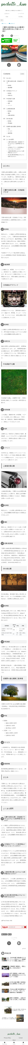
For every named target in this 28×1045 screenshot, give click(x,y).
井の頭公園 (9, 118)
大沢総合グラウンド (12, 90)
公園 (10, 934)
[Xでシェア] (9, 65)
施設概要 (10, 87)
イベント (10, 105)
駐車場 (9, 85)
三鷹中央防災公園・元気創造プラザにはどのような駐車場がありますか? (16, 143)
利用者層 (10, 101)
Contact (21, 1037)
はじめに (9, 78)
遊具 (9, 103)
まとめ (8, 136)
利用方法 (10, 95)
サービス (10, 131)
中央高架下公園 (11, 98)
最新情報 (10, 133)
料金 (9, 129)
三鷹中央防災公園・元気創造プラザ (15, 82)
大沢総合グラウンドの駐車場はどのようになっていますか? (16, 148)
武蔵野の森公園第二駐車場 (14, 126)
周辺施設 (10, 123)
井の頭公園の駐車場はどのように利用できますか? (16, 155)
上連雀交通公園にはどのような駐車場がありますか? (16, 151)
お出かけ (5, 934)
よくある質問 (10, 139)
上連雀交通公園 (11, 108)
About (14, 1040)
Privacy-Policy (7, 1037)
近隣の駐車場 (11, 115)
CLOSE (22, 73)
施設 (9, 113)
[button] (19, 65)
